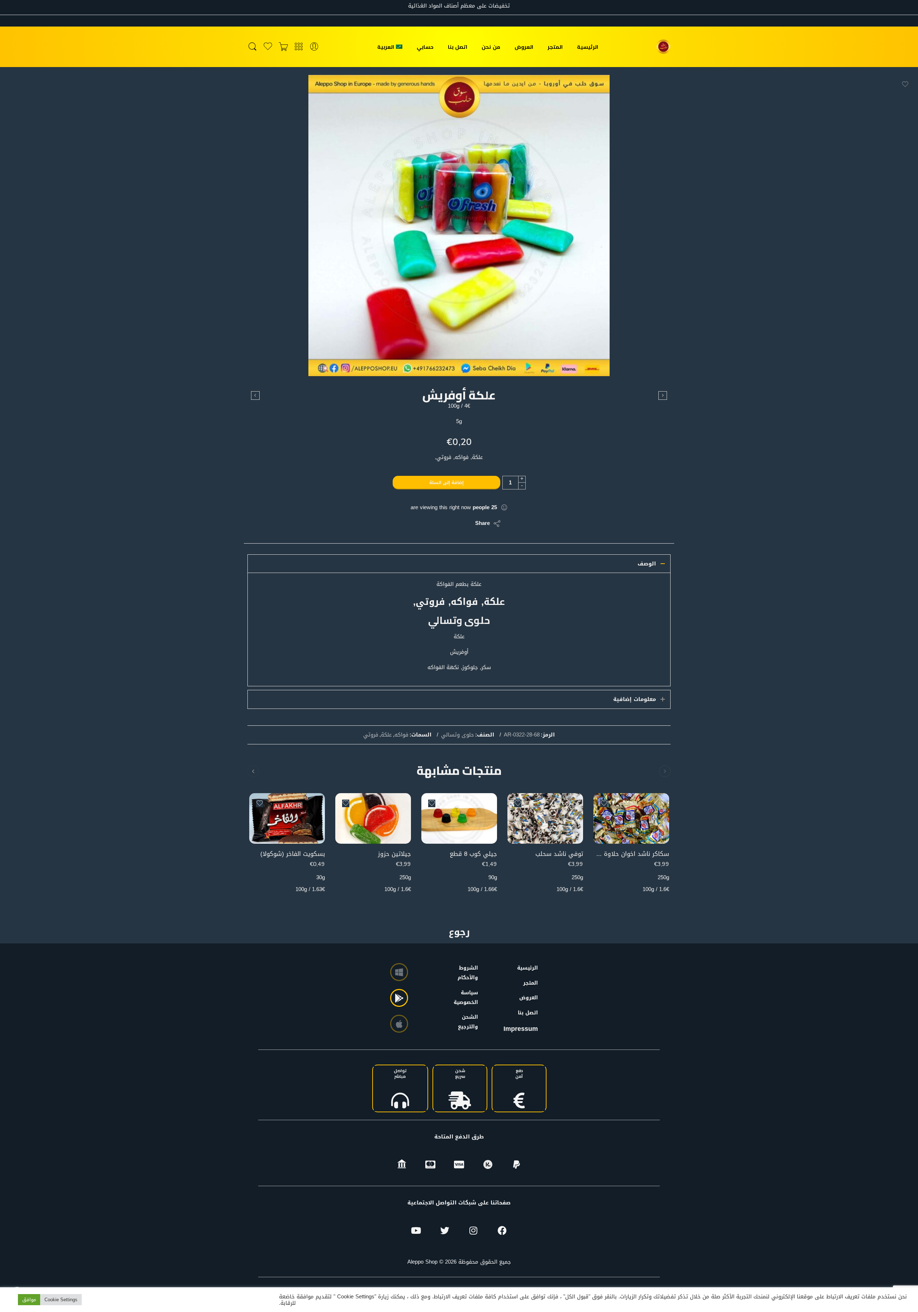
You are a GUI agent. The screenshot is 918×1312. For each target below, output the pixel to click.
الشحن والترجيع (469, 1022)
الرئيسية (587, 47)
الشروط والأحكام (469, 972)
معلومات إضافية (634, 699)
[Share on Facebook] (449, 523)
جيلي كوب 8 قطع (473, 853)
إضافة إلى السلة (446, 483)
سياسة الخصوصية (469, 997)
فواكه (401, 735)
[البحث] (252, 46)
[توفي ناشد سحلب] (545, 818)
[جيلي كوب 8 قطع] (459, 818)
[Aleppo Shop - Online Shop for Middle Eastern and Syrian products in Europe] (663, 46)
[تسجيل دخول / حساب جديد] (314, 47)
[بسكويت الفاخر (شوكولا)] (287, 818)
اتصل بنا (457, 47)
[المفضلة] (905, 84)
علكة (386, 735)
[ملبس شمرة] (662, 395)
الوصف (647, 564)
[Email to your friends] (420, 523)
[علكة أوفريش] (459, 225)
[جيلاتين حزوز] (373, 818)
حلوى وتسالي (457, 735)
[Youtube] (416, 1231)
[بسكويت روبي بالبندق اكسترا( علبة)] (255, 395)
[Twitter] (445, 1231)
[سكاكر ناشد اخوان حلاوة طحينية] (631, 818)
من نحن (491, 47)
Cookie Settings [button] (60, 1299)
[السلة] (283, 47)
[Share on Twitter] (463, 523)
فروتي (370, 735)
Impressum (520, 1029)
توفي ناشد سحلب (559, 853)
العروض (524, 47)
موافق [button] (29, 1299)
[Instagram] (473, 1231)
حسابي (425, 47)
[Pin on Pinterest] (434, 523)
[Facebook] (502, 1231)
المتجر (555, 47)
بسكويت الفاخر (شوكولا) (292, 853)
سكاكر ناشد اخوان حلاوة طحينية (631, 853)
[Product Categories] (299, 47)
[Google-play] (399, 998)
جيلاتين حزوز (394, 853)
